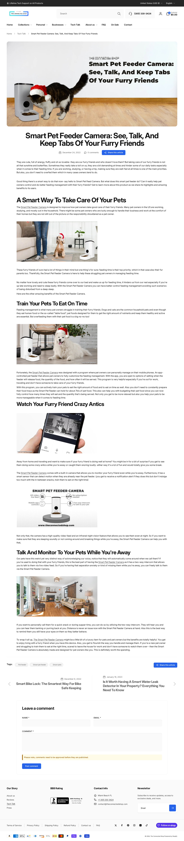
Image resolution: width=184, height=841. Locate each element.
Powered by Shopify (170, 836)
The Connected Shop (157, 836)
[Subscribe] (172, 808)
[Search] (119, 13)
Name (25, 718)
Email (97, 718)
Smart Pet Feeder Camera (33, 207)
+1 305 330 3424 (106, 800)
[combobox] (90, 13)
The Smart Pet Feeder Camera (48, 639)
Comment (28, 731)
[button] (171, 14)
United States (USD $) (150, 3)
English (169, 3)
